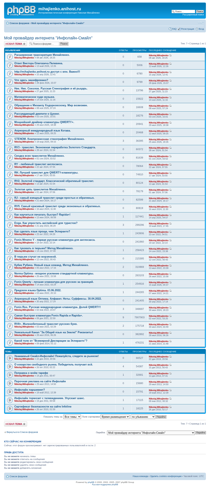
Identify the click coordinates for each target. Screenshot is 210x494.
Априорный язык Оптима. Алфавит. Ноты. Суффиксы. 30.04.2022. (58, 298)
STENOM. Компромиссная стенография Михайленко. (49, 138)
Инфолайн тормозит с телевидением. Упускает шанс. (49, 398)
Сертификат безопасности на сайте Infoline (42, 406)
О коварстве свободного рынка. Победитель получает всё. (53, 364)
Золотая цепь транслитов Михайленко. (40, 189)
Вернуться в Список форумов (22, 432)
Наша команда (140, 476)
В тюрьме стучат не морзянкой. (35, 256)
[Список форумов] (21, 10)
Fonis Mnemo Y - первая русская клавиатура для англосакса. (54, 239)
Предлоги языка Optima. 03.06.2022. (37, 290)
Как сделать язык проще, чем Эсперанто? (42, 231)
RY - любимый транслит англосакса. (38, 164)
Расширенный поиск (193, 14)
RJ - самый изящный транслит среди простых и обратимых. (54, 197)
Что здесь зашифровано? (31, 80)
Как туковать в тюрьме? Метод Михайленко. (43, 248)
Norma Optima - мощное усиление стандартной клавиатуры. (54, 273)
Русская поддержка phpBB (105, 484)
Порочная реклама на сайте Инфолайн (40, 381)
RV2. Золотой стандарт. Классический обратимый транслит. (54, 181)
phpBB (91, 482)
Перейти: (100, 432)
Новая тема (10, 42)
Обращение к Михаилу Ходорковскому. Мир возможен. (51, 105)
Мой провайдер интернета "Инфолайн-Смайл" (57, 23)
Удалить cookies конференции (165, 476)
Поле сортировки (91, 416)
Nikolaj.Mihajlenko (24, 57)
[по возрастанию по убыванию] (149, 416)
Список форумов (19, 23)
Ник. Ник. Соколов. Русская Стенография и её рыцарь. (51, 88)
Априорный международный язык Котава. (42, 130)
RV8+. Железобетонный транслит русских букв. (46, 323)
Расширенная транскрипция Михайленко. (42, 54)
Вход (201, 29)
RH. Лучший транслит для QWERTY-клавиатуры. (46, 172)
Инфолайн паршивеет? (29, 389)
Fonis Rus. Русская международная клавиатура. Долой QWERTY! (57, 307)
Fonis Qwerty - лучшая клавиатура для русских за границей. (54, 281)
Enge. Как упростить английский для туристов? (46, 223)
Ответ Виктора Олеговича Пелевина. (38, 63)
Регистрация (187, 29)
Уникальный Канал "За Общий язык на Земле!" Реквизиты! (53, 332)
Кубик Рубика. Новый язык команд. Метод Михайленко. (51, 265)
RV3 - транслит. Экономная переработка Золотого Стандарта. (55, 147)
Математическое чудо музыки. (34, 96)
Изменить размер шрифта (201, 22)
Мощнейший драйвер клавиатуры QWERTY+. (44, 122)
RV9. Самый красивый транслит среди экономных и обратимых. (57, 206)
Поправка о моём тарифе (31, 372)
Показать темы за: (53, 416)
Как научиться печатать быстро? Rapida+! (42, 214)
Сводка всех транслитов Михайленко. (39, 155)
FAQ (174, 29)
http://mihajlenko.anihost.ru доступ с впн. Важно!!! (47, 71)
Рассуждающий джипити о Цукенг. (37, 113)
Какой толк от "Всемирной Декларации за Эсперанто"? (50, 340)
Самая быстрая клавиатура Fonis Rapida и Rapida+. (48, 315)
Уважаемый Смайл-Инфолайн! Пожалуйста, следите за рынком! (56, 356)
